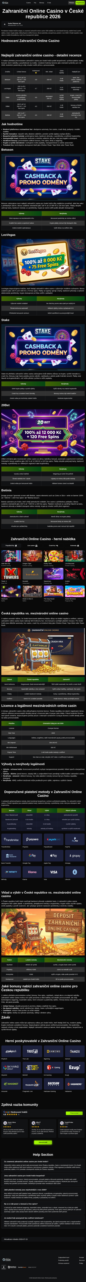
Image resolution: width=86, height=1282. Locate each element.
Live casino (31, 545)
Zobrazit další (43, 1142)
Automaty (73, 545)
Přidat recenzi (74, 1113)
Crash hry (52, 545)
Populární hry (10, 545)
